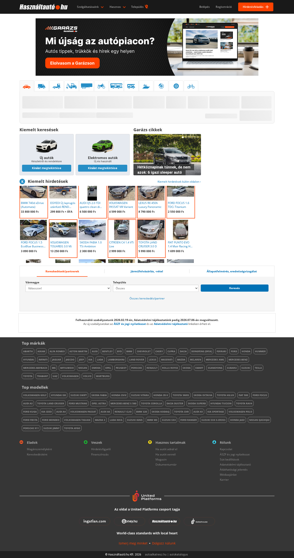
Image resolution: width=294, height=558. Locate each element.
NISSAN (82, 367)
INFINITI (43, 359)
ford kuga (30, 411)
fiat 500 (243, 395)
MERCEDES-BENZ (238, 359)
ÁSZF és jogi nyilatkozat (130, 324)
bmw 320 (141, 411)
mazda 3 (100, 419)
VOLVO (87, 376)
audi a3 (28, 403)
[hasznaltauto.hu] (43, 7)
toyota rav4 (244, 403)
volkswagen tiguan (77, 419)
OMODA (96, 367)
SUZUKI (245, 367)
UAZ (55, 376)
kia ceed (46, 411)
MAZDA (181, 359)
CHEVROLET (144, 351)
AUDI (95, 351)
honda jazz (237, 419)
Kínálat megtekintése (46, 168)
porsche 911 (31, 428)
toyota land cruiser (50, 403)
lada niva (116, 419)
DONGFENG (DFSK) (201, 351)
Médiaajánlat (228, 475)
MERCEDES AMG (215, 359)
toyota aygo (72, 428)
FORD (234, 351)
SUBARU (232, 367)
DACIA (183, 351)
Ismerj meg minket (133, 543)
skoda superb (197, 403)
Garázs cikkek (147, 129)
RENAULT (152, 367)
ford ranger (188, 419)
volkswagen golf (34, 395)
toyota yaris (181, 395)
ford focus (260, 395)
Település (137, 7)
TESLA (258, 367)
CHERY (159, 351)
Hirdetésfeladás (253, 7)
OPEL (108, 367)
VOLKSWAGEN (70, 376)
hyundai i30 (58, 395)
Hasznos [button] (116, 7)
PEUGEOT (121, 367)
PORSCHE (136, 367)
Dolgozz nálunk (163, 543)
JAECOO (70, 359)
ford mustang (78, 403)
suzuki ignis (135, 419)
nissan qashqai (259, 419)
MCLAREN (195, 359)
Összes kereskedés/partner (147, 298)
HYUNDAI (28, 359)
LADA (100, 359)
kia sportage (215, 411)
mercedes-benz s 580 (123, 403)
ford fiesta (30, 419)
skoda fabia (99, 395)
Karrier (224, 480)
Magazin (161, 459)
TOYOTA (27, 376)
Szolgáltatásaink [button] (88, 7)
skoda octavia (203, 395)
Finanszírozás (100, 454)
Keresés (234, 288)
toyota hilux (225, 395)
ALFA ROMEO (57, 351)
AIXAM (41, 351)
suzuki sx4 (169, 419)
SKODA (187, 367)
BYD (119, 351)
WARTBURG (103, 376)
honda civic (119, 395)
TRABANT (42, 376)
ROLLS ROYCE (170, 367)
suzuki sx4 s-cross (213, 419)
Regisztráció (224, 7)
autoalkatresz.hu (156, 554)
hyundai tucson (221, 403)
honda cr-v (160, 395)
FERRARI (221, 351)
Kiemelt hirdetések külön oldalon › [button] (179, 182)
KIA (90, 359)
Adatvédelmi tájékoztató (171, 324)
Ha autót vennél (165, 454)
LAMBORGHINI (116, 359)
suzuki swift (79, 395)
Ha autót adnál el (166, 449)
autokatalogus (179, 554)
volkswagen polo (240, 411)
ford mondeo (50, 419)
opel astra (99, 403)
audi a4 (61, 411)
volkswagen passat (83, 411)
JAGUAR (56, 359)
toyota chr (181, 411)
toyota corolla (151, 403)
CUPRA (171, 351)
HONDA (246, 351)
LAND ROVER (136, 359)
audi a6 (105, 411)
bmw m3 (152, 419)
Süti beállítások (229, 459)
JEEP (81, 359)
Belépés (204, 7)
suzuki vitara (140, 395)
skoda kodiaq (161, 411)
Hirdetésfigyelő (101, 449)
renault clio (123, 411)
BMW (129, 351)
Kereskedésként (37, 454)
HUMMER (260, 351)
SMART (199, 367)
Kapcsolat (226, 449)
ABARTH (28, 351)
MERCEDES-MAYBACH (35, 367)
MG (54, 367)
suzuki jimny (51, 428)
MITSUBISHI (67, 367)
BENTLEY (107, 351)
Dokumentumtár (166, 464)
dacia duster (175, 403)
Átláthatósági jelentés (234, 470)
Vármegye (32, 282)
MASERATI (166, 359)
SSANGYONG (215, 367)
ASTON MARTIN (78, 351)
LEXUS (152, 359)
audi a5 (198, 411)
